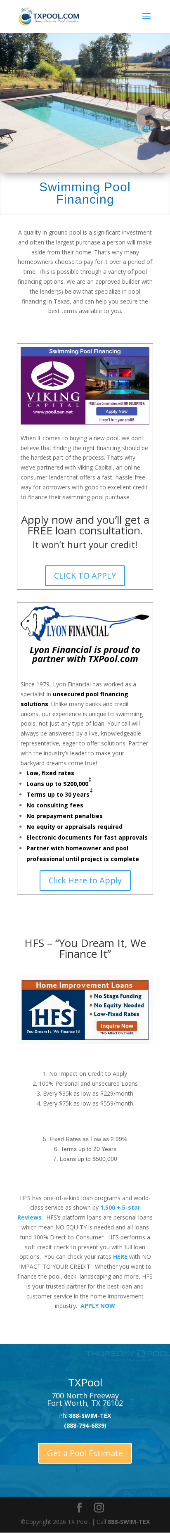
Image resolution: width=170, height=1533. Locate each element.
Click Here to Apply (85, 880)
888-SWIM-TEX (129, 1522)
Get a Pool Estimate (85, 1453)
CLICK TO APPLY (85, 575)
